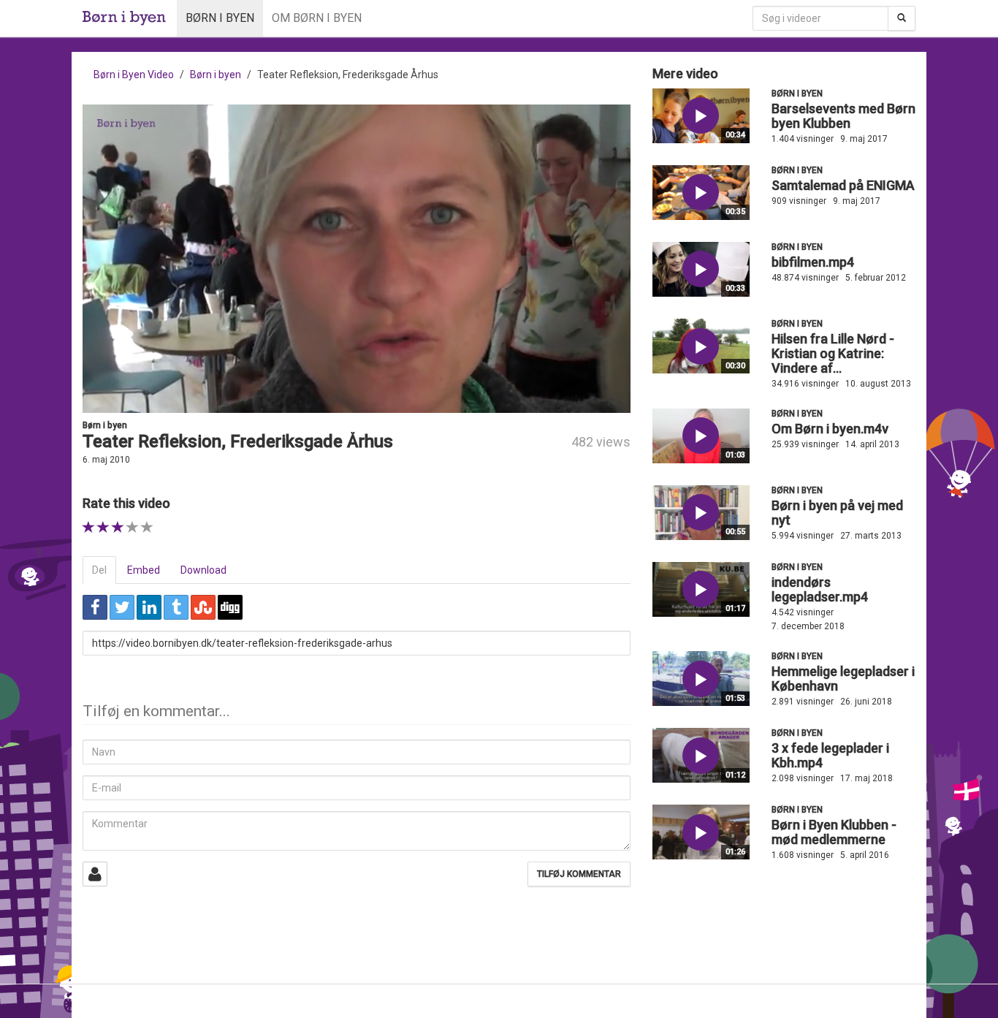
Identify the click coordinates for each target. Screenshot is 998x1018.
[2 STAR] (103, 527)
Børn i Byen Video (134, 74)
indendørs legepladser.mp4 (820, 589)
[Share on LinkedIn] (149, 607)
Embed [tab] (143, 570)
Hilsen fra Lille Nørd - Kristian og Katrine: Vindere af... (833, 353)
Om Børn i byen (317, 18)
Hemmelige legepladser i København (843, 679)
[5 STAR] (147, 527)
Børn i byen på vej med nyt (837, 513)
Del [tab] (99, 570)
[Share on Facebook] (95, 607)
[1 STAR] (89, 527)
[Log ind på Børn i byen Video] (95, 874)
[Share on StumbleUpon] (203, 607)
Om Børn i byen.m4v (830, 428)
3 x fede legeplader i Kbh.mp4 (830, 755)
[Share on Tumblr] (176, 607)
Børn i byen (220, 18)
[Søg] (901, 18)
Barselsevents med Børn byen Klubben (843, 116)
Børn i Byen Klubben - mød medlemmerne (834, 832)
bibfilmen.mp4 (813, 262)
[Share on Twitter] (122, 607)
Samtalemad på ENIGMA (843, 185)
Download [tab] (203, 570)
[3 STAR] (118, 527)
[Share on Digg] (230, 607)
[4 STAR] (132, 527)
